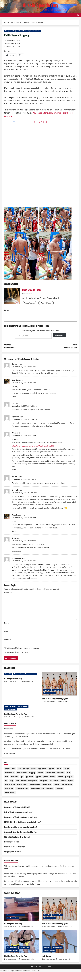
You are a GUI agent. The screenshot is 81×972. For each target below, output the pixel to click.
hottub (60, 776)
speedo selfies (67, 784)
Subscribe (59, 336)
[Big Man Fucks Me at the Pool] (21, 941)
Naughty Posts (9, 31)
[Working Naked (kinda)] (21, 909)
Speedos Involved (34, 31)
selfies (63, 780)
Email (6, 631)
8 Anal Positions (20, 846)
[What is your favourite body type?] (59, 684)
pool (17, 780)
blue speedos (50, 772)
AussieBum (42, 768)
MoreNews (35, 967)
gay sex (38, 776)
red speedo (43, 780)
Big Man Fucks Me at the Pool (15, 713)
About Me (8, 674)
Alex (13, 768)
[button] (4, 15)
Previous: (10, 346)
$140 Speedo (14, 841)
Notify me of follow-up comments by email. (23, 648)
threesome (59, 788)
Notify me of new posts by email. (19, 652)
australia (51, 768)
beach (59, 768)
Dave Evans (16, 380)
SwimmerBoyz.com (22, 788)
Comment (9, 593)
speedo (70, 780)
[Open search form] (78, 15)
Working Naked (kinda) (13, 678)
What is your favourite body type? (55, 698)
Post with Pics (21, 31)
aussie (33, 768)
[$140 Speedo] (59, 941)
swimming (49, 788)
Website (7, 639)
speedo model (22, 784)
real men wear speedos (29, 780)
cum (6, 776)
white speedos (10, 792)
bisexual (66, 768)
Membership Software (31, 970)
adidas (7, 768)
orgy (11, 780)
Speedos (56, 784)
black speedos (22, 772)
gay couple (29, 776)
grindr (45, 776)
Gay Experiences (10, 706)
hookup (52, 776)
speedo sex (9, 788)
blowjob (40, 772)
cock (68, 772)
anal (19, 768)
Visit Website (29, 303)
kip (6, 780)
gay (22, 776)
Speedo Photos (35, 784)
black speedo (9, 772)
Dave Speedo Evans (13, 40)
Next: (70, 346)
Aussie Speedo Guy (40, 5)
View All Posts (46, 303)
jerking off (68, 776)
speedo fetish (10, 784)
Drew (14, 433)
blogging (32, 772)
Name (6, 623)
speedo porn (47, 784)
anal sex (26, 768)
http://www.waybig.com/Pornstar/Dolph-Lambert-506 (33, 446)
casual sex (60, 772)
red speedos (54, 780)
